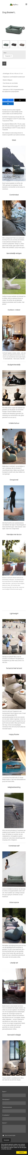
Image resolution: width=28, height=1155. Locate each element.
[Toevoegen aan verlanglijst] (4, 64)
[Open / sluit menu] (26, 4)
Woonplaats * (6, 1099)
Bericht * (4, 1123)
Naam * (4, 1091)
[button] (6, 44)
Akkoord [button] (21, 1152)
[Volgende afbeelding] (23, 28)
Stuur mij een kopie (10, 1135)
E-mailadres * (6, 1115)
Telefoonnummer (7, 1107)
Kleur (5, 52)
